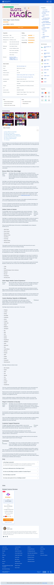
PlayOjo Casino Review (8, 522)
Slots (44, 34)
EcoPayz (11, 58)
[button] (51, 583)
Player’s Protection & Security (11, 137)
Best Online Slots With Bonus (32, 553)
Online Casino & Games (9, 133)
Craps (3, 559)
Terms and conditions (43, 555)
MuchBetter (11, 59)
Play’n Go (27, 74)
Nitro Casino (17, 559)
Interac (14, 58)
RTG (33, 74)
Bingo (3, 557)
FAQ (43, 32)
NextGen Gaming (20, 74)
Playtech (30, 74)
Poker (3, 553)
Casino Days (17, 557)
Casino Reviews (7, 4)
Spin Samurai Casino (18, 563)
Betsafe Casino (17, 565)
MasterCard (16, 59)
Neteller (14, 57)
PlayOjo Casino (17, 561)
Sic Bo (3, 563)
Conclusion (7, 139)
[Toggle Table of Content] (37, 130)
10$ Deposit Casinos (31, 561)
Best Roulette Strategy (6, 568)
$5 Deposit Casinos (31, 557)
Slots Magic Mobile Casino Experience (12, 134)
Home (3, 4)
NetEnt (24, 74)
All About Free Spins (31, 555)
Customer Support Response (10, 138)
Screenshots (45, 9)
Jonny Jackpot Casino (18, 553)
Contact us (42, 553)
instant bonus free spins (25, 195)
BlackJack (4, 555)
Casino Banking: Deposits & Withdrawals (13, 135)
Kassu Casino (17, 567)
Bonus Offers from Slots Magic (11, 131)
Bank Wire (11, 57)
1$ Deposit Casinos (31, 559)
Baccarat (3, 561)
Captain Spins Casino (18, 555)
